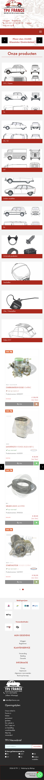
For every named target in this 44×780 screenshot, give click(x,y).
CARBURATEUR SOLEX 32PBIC (18, 565)
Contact (28, 23)
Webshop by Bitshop (27, 768)
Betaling (23, 656)
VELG (8, 506)
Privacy (23, 668)
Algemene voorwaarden (23, 673)
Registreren (16, 20)
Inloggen (6, 20)
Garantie (23, 658)
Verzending (23, 653)
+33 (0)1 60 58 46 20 (13, 23)
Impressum (22, 671)
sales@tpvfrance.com (12, 700)
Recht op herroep (23, 675)
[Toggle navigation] (40, 31)
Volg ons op (9, 25)
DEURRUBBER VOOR (14, 387)
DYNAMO (10, 446)
